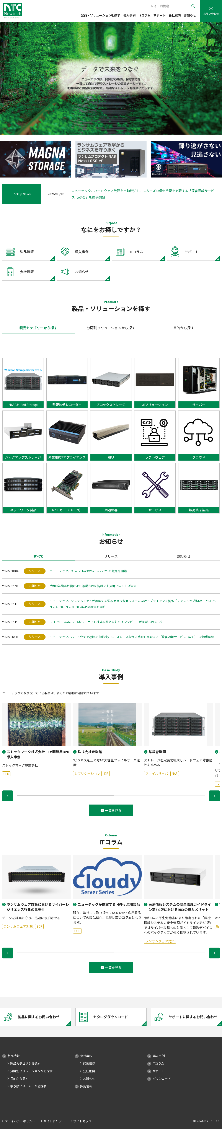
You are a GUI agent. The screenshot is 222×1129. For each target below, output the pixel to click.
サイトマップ (82, 1121)
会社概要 (89, 1071)
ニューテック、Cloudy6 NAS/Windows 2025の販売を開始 (88, 571)
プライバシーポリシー (20, 1121)
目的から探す (19, 1078)
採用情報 (86, 1086)
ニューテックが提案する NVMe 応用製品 (109, 904)
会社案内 (175, 15)
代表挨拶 (89, 1063)
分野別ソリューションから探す (31, 1071)
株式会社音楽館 (90, 752)
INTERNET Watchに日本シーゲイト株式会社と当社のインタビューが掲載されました (106, 622)
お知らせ (190, 15)
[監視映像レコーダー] (186, 159)
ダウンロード (162, 1078)
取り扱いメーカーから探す (28, 1086)
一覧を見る (113, 810)
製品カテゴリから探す (25, 1063)
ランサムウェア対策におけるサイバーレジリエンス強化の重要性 (38, 907)
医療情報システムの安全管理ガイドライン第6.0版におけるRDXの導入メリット (180, 907)
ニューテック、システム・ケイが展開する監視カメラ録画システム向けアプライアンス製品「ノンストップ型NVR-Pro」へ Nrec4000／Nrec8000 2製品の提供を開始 (133, 604)
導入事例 (129, 15)
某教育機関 (157, 752)
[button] (7, 795)
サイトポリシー (54, 1121)
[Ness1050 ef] (111, 159)
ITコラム (144, 15)
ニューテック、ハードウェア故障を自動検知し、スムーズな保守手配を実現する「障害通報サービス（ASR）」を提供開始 (132, 637)
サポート (159, 15)
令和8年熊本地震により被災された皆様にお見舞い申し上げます (93, 586)
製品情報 (14, 1056)
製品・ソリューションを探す (100, 15)
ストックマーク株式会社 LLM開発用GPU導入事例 (38, 754)
